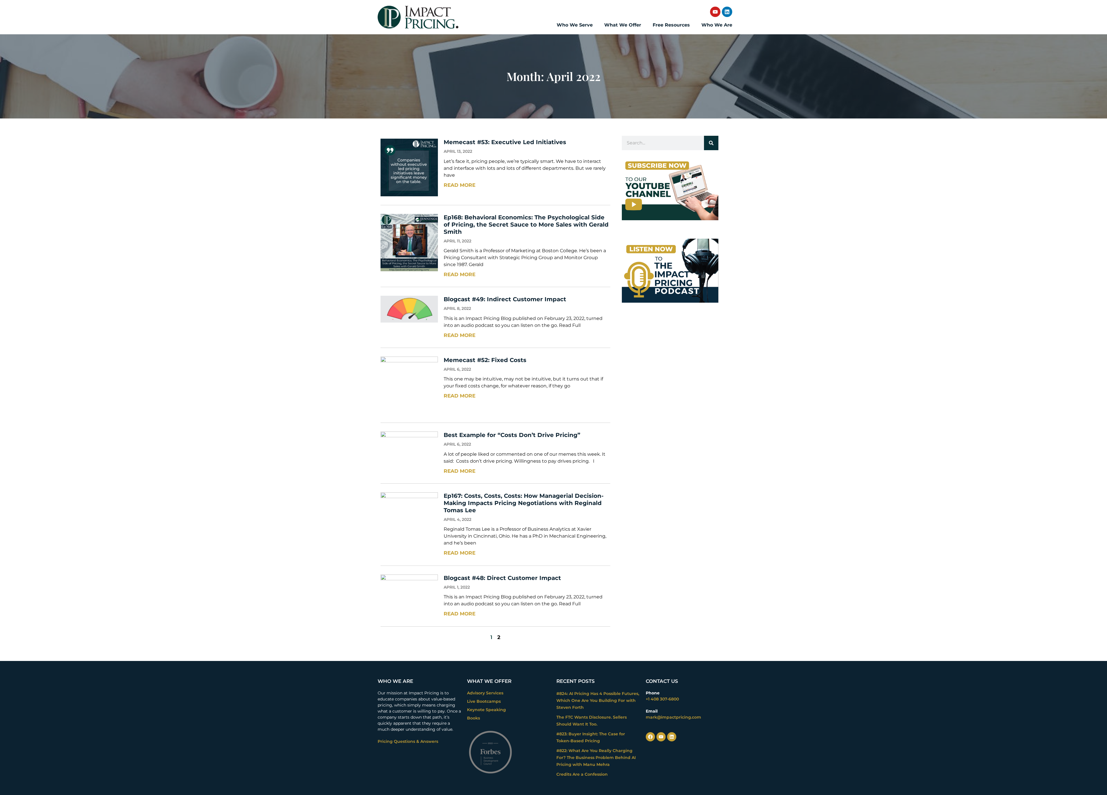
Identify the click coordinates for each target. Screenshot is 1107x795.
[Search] (711, 143)
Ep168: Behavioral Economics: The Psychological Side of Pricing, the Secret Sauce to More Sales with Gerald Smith (526, 224)
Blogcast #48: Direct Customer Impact (502, 577)
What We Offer (622, 25)
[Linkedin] (727, 12)
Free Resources (671, 25)
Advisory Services (485, 693)
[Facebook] (650, 736)
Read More (459, 185)
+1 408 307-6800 (662, 699)
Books (473, 718)
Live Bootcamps (484, 701)
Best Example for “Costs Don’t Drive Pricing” (512, 435)
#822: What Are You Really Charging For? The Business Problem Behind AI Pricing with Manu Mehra (596, 757)
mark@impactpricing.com (673, 717)
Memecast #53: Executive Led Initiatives (505, 142)
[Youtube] (715, 12)
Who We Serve (575, 25)
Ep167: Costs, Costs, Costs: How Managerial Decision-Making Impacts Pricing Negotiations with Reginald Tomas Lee (524, 503)
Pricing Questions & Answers (408, 741)
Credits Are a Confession (582, 774)
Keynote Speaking (486, 709)
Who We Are (716, 25)
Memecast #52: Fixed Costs (485, 360)
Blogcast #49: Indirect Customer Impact (505, 299)
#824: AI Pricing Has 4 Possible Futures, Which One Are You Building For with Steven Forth (597, 700)
